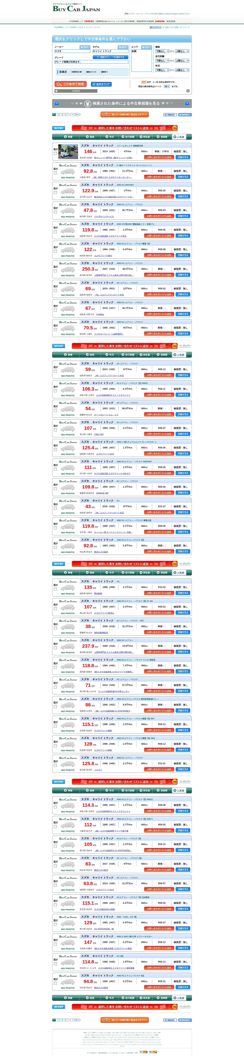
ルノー (91, 1044)
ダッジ (135, 1039)
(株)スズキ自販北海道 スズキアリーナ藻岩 (113, 948)
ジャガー (97, 1042)
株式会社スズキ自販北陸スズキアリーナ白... (113, 197)
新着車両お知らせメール (105, 21)
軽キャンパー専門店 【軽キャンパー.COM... (113, 158)
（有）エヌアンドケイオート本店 (109, 295)
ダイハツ (114, 1035)
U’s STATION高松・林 (104, 929)
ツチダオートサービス (104, 216)
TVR (130, 1042)
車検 (136, 1053)
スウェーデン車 (140, 1032)
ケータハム (150, 1042)
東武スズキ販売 (101, 552)
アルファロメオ (99, 1044)
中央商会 (100, 314)
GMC (152, 1037)
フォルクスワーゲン (122, 1037)
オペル (131, 1037)
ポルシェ (105, 1037)
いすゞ (120, 1035)
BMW (157, 1035)
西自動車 (98, 593)
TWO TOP (99, 434)
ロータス (121, 1042)
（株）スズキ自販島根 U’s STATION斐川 (112, 711)
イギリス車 (115, 1032)
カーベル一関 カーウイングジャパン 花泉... (113, 532)
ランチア (142, 1044)
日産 (159, 1032)
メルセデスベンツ (129, 1035)
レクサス (148, 1032)
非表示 (63, 71)
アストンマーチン (88, 1042)
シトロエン (158, 1042)
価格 (157, 47)
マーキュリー (109, 1039)
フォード (101, 1039)
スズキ (80, 27)
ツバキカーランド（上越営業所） (109, 334)
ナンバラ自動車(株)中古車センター (113, 691)
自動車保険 (160, 21)
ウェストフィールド (139, 1042)
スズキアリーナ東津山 (104, 613)
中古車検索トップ (76, 21)
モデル (96, 47)
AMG (137, 1035)
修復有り (104, 72)
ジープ (141, 1039)
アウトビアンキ (151, 1044)
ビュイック (86, 1039)
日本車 (73, 27)
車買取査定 (90, 21)
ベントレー (158, 1039)
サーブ (122, 1046)
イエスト (98, 770)
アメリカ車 (107, 1032)
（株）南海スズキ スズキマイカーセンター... (112, 177)
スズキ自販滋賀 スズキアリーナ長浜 (110, 236)
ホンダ (87, 1035)
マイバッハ (143, 1035)
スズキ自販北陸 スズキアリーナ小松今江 (112, 474)
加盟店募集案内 (102, 1053)
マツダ (102, 1035)
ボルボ (159, 1044)
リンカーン (94, 1039)
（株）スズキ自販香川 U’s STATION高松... (113, 851)
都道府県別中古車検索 (145, 21)
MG (127, 1042)
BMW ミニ (87, 1037)
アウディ (112, 1037)
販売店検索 (171, 21)
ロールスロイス (148, 1039)
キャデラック (139, 1037)
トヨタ (154, 1032)
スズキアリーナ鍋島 (103, 731)
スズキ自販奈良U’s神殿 (104, 909)
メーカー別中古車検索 (125, 21)
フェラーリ (108, 1044)
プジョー (85, 1044)
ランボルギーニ (134, 1044)
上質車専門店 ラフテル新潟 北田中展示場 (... (114, 275)
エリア (134, 47)
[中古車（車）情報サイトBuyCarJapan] (76, 6)
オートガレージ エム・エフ (106, 415)
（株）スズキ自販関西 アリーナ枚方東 (111, 831)
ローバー (114, 1042)
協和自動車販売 (101, 633)
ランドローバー (105, 1042)
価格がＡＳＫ (91, 72)
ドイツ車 (100, 1032)
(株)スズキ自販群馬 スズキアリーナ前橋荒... (113, 672)
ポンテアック (118, 1039)
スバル (97, 1035)
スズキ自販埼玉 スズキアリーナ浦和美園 (116, 968)
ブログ (122, 1053)
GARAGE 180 (102, 493)
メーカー (59, 47)
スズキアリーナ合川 (105, 454)
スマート (151, 1035)
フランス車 (122, 1032)
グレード (59, 57)
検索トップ (87, 1032)
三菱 (92, 1035)
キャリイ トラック (93, 27)
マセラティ (117, 1044)
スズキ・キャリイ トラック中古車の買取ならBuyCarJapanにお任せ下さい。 (160, 14)
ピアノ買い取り (113, 1053)
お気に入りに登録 (171, 27)
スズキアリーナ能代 (103, 256)
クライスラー (128, 1039)
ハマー (158, 1037)
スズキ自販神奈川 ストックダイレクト (113, 395)
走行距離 (159, 56)
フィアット (125, 1044)
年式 (157, 66)
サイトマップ (185, 27)
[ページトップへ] (184, 346)
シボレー (146, 1037)
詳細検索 (76, 91)
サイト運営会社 (91, 1053)
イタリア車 (130, 1032)
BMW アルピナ (96, 1037)
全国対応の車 (77, 72)
